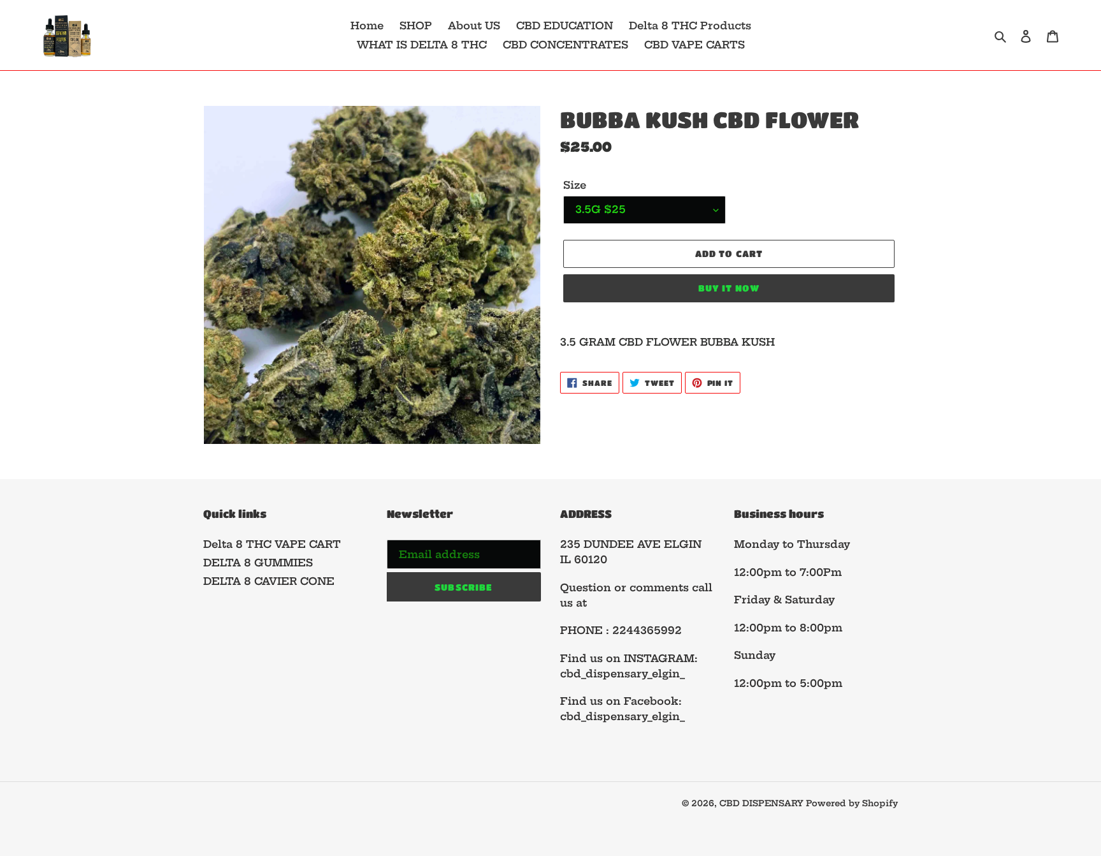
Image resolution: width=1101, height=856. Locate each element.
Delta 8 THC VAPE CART (272, 544)
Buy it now (728, 288)
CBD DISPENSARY (762, 803)
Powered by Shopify (852, 803)
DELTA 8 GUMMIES (258, 562)
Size (574, 185)
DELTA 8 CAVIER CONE (269, 581)
